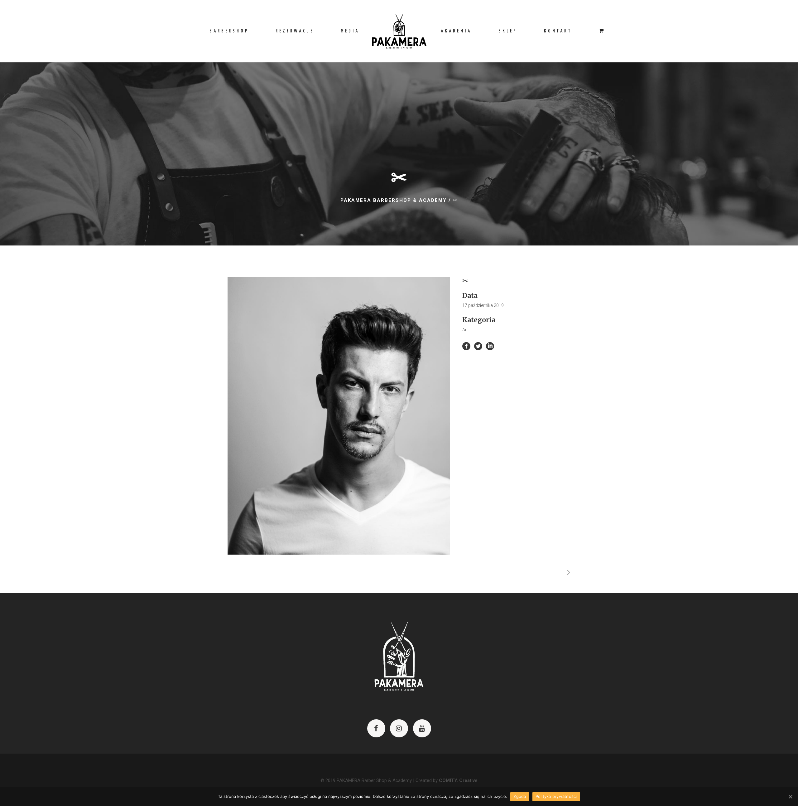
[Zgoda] (790, 797)
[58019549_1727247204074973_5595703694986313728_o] (339, 416)
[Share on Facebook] (466, 345)
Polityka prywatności (556, 796)
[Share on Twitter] (478, 345)
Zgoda (519, 796)
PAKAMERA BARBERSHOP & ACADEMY (393, 200)
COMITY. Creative (458, 780)
